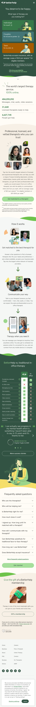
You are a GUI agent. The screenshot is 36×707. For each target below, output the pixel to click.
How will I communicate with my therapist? (14, 532)
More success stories (18, 453)
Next (33, 435)
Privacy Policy (18, 686)
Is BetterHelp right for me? (12, 512)
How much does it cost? (11, 517)
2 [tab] (18, 447)
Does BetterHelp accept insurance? (16, 553)
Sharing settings (14, 701)
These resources (24, 624)
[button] (18, 79)
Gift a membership (18, 614)
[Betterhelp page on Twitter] (16, 670)
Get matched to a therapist (18, 199)
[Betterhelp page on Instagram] (8, 670)
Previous (3, 435)
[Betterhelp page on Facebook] (4, 670)
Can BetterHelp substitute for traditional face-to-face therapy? (15, 540)
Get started (18, 565)
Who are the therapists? (11, 501)
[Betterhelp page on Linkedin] (20, 670)
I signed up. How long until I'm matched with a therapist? (14, 524)
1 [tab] (15, 447)
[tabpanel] (18, 435)
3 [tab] (20, 447)
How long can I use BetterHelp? (14, 547)
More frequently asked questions (18, 559)
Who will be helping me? (11, 506)
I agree (25, 701)
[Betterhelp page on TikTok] (12, 670)
